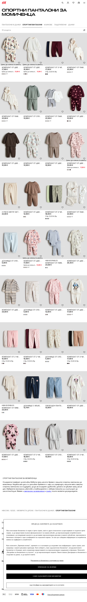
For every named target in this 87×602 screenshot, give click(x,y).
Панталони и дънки (44, 511)
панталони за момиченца (34, 491)
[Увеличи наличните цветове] (26, 74)
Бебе (13, 511)
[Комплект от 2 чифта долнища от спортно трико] (11, 338)
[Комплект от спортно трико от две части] (33, 98)
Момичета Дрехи (25, 511)
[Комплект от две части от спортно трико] (11, 145)
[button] (11, 64)
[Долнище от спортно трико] (11, 242)
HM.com (5, 511)
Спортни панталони (65, 511)
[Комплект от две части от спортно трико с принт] (11, 49)
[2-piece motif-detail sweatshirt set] (11, 193)
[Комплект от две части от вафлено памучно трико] (54, 145)
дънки (48, 491)
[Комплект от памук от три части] (76, 49)
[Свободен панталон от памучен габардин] (54, 387)
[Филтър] (83, 30)
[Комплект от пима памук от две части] (54, 242)
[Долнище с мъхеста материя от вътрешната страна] (33, 387)
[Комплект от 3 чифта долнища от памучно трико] (54, 193)
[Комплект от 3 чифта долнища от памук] (54, 49)
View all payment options (55, 595)
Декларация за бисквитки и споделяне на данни (46, 560)
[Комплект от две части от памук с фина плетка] (11, 291)
